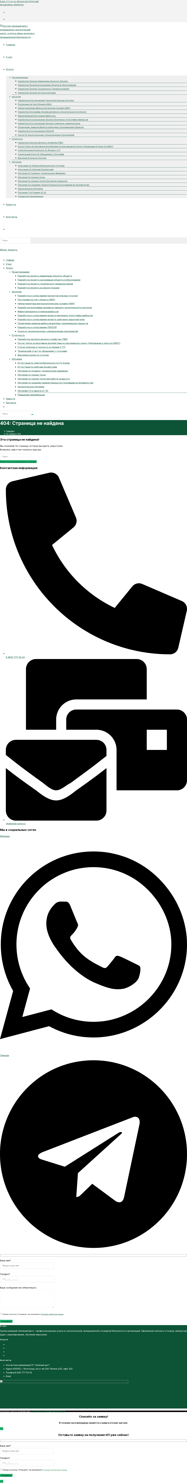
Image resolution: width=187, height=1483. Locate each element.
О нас (9, 264)
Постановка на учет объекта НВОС (36, 299)
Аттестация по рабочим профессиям (37, 367)
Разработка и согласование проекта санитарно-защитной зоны (51, 319)
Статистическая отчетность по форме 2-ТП (41, 347)
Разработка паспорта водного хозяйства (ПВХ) (43, 339)
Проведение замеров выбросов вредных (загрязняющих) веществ (53, 323)
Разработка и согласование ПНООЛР (37, 327)
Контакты (11, 402)
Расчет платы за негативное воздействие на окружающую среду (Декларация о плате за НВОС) (69, 343)
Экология (16, 291)
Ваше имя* (5, 1260)
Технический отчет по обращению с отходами (42, 351)
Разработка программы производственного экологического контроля (55, 307)
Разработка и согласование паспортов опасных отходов (48, 295)
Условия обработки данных (52, 1314)
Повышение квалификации (31, 394)
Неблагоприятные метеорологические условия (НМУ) (46, 303)
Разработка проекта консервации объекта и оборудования (49, 279)
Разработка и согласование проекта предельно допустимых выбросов (55, 315)
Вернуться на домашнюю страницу (18, 461)
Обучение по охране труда (32, 374)
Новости (10, 398)
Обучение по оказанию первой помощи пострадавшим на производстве (55, 382)
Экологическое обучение (31, 386)
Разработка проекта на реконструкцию (39, 287)
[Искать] (32, 414)
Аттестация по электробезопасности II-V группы (44, 363)
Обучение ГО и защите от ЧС (33, 390)
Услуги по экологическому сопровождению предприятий (48, 331)
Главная (10, 260)
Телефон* (5, 1274)
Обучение (17, 359)
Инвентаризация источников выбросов (38, 311)
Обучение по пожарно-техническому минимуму (43, 370)
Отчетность (18, 335)
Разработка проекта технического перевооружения (45, 283)
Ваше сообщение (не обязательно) (18, 1287)
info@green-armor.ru (12, 5)
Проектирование (21, 272)
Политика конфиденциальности (48, 1411)
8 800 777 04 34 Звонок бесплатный (19, 1)
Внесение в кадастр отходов (33, 355)
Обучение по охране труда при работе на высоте (44, 378)
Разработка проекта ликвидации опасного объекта (45, 275)
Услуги (9, 268)
